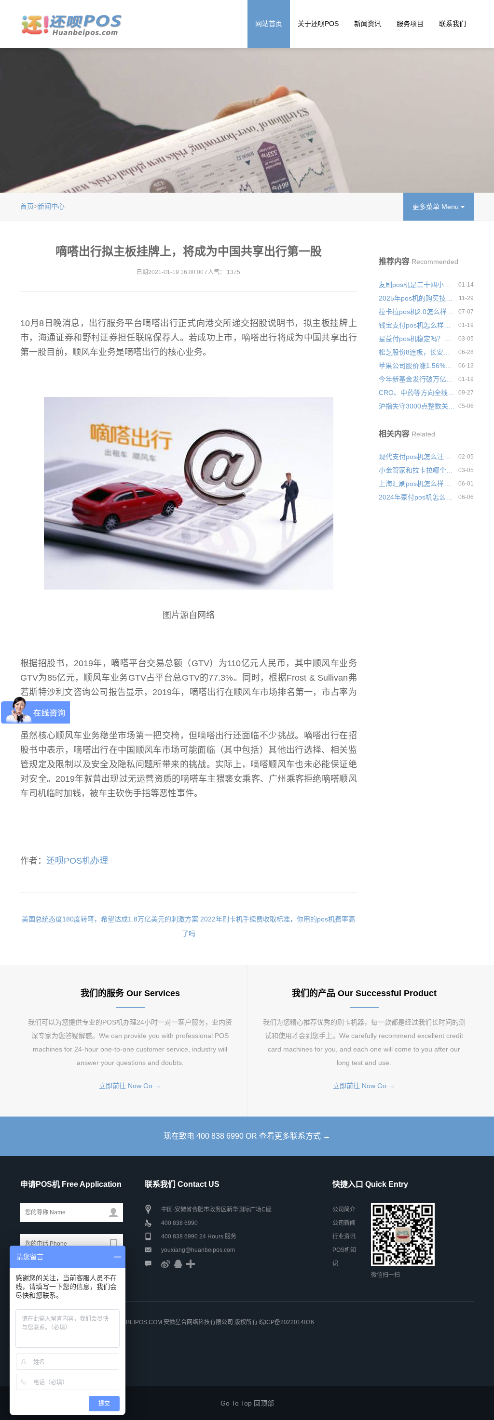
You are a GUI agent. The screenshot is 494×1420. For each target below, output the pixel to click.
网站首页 (268, 23)
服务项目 (410, 23)
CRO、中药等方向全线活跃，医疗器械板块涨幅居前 (417, 392)
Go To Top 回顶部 (247, 1403)
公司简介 (344, 1209)
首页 (27, 206)
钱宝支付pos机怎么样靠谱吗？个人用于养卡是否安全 (417, 325)
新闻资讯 (367, 23)
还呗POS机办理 (77, 861)
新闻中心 (51, 206)
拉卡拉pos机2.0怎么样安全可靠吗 (417, 312)
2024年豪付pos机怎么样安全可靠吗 (417, 497)
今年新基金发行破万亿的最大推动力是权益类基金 (417, 379)
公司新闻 (344, 1223)
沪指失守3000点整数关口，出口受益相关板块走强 (417, 406)
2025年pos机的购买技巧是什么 (417, 298)
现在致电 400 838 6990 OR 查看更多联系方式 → (247, 1136)
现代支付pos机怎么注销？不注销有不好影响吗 (417, 456)
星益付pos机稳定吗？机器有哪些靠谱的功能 (417, 338)
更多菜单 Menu (436, 206)
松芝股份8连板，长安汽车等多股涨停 (417, 352)
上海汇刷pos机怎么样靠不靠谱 (417, 483)
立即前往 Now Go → (130, 1086)
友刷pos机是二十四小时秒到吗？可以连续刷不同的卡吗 (417, 285)
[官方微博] (165, 1263)
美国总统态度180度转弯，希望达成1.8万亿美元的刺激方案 (110, 919)
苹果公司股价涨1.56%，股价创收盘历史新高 (417, 365)
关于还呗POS (318, 23)
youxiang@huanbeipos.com (198, 1250)
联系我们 (452, 23)
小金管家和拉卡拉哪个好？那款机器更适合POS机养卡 (417, 470)
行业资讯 (344, 1236)
